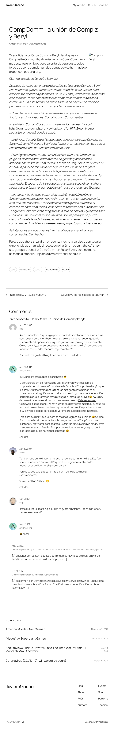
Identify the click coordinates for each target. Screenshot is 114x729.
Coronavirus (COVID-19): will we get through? (36, 660)
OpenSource (40, 43)
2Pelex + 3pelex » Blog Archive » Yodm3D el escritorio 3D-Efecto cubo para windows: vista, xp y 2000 (58, 549)
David (22, 452)
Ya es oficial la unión (22, 55)
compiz (38, 269)
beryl (13, 269)
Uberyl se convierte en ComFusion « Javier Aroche (35, 574)
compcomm (25, 269)
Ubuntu (65, 269)
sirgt (21, 502)
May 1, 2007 (24, 498)
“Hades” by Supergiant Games (26, 638)
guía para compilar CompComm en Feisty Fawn (45, 250)
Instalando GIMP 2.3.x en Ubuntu (28, 294)
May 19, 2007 (18, 545)
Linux (30, 43)
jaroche (22, 43)
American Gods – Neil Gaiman (25, 629)
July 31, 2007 (17, 571)
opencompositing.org (25, 72)
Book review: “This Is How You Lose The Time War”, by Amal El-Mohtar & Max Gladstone (46, 649)
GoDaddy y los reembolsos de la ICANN (82, 294)
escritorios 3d (52, 269)
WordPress (103, 721)
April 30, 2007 (25, 325)
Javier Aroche (15, 5)
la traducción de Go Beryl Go (39, 79)
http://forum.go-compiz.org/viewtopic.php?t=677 (42, 128)
